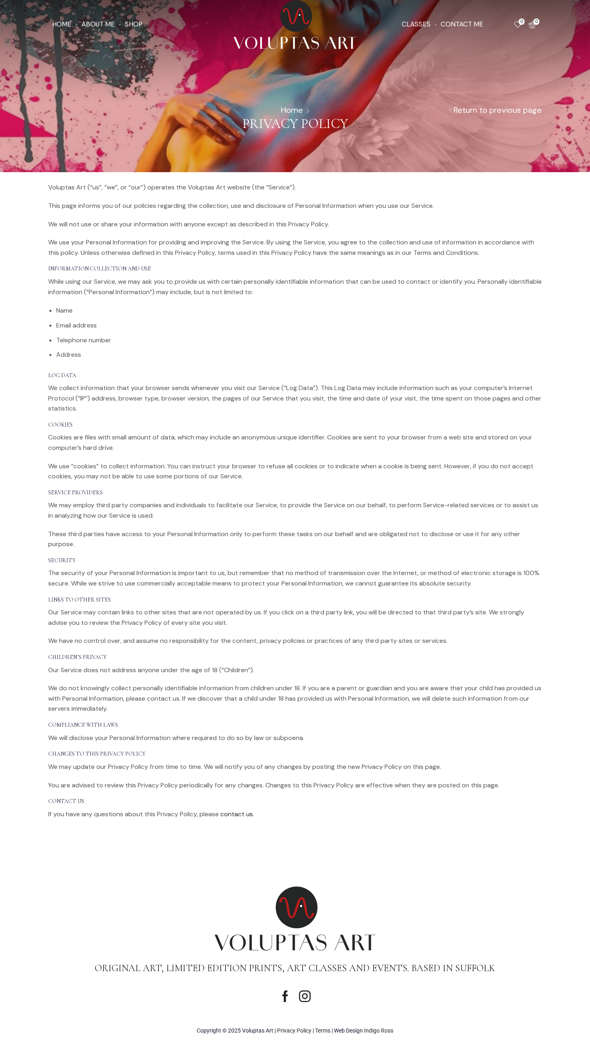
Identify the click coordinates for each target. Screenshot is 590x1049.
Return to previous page (498, 110)
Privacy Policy (294, 1030)
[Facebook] (285, 996)
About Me (98, 24)
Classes (416, 24)
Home (61, 24)
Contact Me (462, 24)
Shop (133, 24)
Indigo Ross (378, 1030)
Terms (322, 1030)
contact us (236, 814)
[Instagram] (305, 996)
